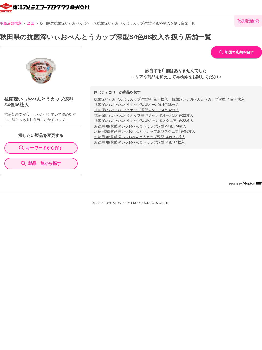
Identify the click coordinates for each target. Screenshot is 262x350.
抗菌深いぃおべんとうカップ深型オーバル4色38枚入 (136, 104)
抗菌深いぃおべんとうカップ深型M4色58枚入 (131, 99)
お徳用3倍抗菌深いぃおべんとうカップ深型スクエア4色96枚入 (144, 131)
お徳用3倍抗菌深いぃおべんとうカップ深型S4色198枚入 (139, 137)
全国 (30, 23)
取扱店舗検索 (10, 23)
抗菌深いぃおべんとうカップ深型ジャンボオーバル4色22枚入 (143, 115)
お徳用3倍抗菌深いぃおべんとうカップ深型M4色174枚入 (140, 126)
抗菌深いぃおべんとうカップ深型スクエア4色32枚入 (136, 110)
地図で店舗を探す (239, 52)
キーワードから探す (44, 148)
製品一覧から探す (44, 163)
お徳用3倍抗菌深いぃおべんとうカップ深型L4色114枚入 (139, 142)
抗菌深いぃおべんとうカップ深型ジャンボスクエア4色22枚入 (143, 121)
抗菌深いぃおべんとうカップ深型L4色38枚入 (208, 99)
